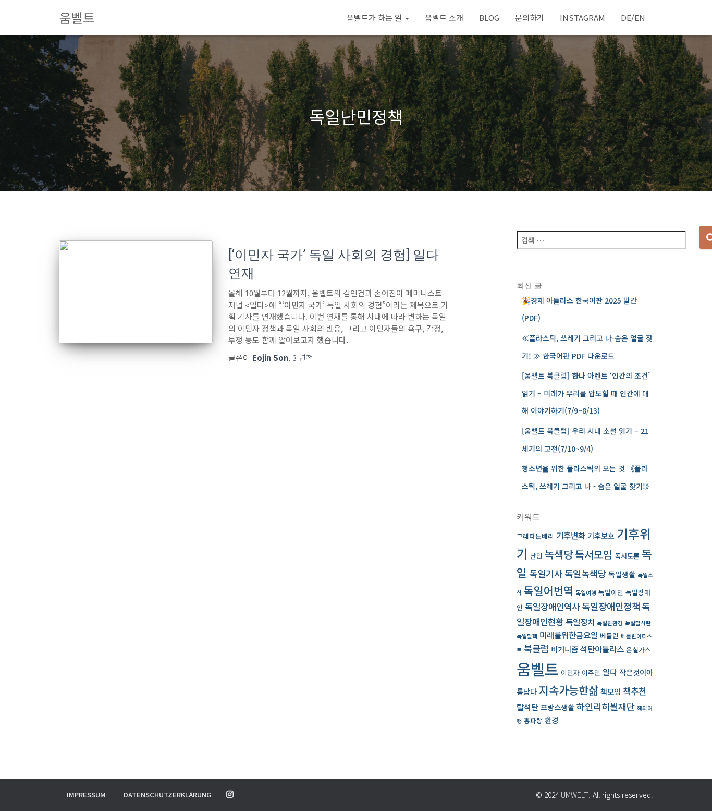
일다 (610, 672)
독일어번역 (548, 590)
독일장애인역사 (552, 606)
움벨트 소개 (444, 17)
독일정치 (580, 622)
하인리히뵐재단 (605, 706)
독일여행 (585, 593)
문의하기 (529, 17)
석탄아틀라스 (602, 649)
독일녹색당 (585, 573)
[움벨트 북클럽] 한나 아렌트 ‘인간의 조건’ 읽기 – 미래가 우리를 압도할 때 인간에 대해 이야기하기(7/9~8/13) (586, 393)
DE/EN (633, 17)
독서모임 (593, 554)
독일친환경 (610, 623)
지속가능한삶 (568, 690)
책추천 (634, 690)
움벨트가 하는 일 (375, 17)
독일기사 (545, 573)
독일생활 (621, 573)
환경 (551, 720)
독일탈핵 (527, 636)
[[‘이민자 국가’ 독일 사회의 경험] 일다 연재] (136, 291)
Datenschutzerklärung (167, 795)
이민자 (570, 672)
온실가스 (638, 650)
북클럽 (536, 648)
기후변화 (570, 535)
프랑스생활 (557, 706)
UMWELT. (576, 795)
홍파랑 (533, 720)
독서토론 (627, 556)
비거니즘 (564, 649)
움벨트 (538, 669)
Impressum (86, 795)
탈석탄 (527, 707)
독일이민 (610, 592)
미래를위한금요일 (568, 635)
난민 (536, 556)
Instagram (582, 17)
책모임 (610, 691)
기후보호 (601, 535)
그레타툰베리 (535, 536)
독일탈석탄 (638, 623)
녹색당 (559, 554)
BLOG (489, 17)
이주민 (591, 672)
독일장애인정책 (611, 606)
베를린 (609, 635)
